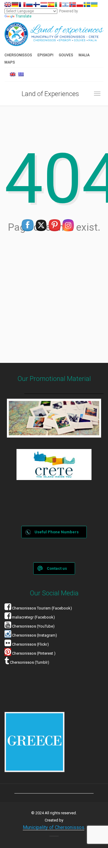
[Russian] (29, 4)
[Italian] (58, 4)
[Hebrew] (65, 4)
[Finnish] (36, 4)
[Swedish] (87, 4)
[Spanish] (51, 4)
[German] (15, 4)
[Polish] (79, 4)
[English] (7, 4)
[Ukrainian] (94, 4)
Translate (24, 16)
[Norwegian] (72, 4)
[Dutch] (43, 4)
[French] (22, 4)
